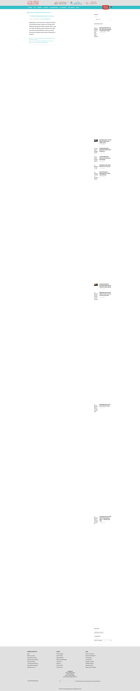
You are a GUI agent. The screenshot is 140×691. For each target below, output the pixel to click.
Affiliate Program (90, 663)
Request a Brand (89, 665)
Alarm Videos (60, 655)
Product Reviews (31, 661)
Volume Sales (89, 657)
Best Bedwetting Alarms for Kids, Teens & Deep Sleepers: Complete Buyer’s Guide (105, 29)
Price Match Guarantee (32, 665)
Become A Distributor (91, 655)
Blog (28, 653)
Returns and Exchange (61, 659)
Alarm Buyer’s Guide (32, 657)
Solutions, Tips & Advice (32, 659)
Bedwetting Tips (52, 38)
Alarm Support (60, 653)
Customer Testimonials (32, 663)
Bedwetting (37, 38)
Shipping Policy (60, 657)
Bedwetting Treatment (33, 42)
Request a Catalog (90, 661)
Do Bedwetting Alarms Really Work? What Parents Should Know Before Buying (105, 285)
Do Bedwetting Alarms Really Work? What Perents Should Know (105, 150)
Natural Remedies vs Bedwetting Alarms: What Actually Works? (104, 173)
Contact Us (59, 661)
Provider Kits (89, 659)
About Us (59, 663)
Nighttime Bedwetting (43, 42)
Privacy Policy (60, 665)
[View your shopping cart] (111, 7)
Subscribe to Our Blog (91, 667)
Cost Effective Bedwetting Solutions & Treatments (41, 16)
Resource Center (31, 655)
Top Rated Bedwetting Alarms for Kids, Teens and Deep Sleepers (105, 158)
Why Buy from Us (31, 667)
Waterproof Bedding (33, 39)
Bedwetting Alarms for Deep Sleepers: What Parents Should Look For (105, 141)
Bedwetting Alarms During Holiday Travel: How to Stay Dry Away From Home (105, 294)
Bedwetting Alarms (44, 38)
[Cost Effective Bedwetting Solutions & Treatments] (39, 12)
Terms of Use (59, 667)
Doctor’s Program (90, 653)
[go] (110, 19)
